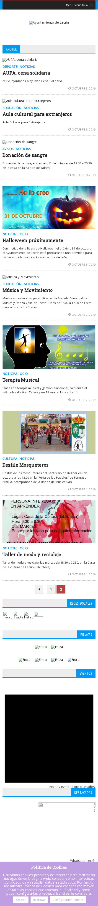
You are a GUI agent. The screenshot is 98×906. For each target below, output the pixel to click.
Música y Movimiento (28, 290)
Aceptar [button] (21, 899)
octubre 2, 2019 (83, 314)
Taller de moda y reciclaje (32, 554)
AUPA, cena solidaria (26, 73)
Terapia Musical (21, 380)
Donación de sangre (25, 155)
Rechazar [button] (39, 899)
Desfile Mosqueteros (26, 465)
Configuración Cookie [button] (68, 900)
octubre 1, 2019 (83, 489)
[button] (77, 5)
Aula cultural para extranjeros (37, 114)
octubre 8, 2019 (83, 88)
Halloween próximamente (33, 240)
